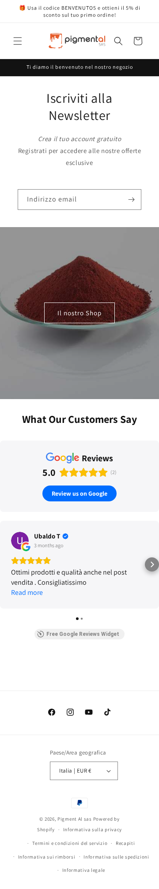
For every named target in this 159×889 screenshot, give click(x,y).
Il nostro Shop (79, 313)
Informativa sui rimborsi (47, 857)
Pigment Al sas (74, 819)
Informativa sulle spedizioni (116, 857)
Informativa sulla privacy (92, 829)
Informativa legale (84, 870)
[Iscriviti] (131, 199)
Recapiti (125, 843)
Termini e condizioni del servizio (69, 843)
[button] (17, 41)
